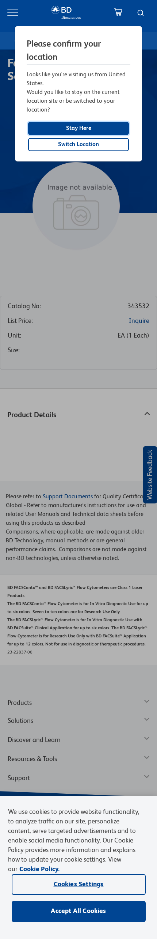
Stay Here (78, 128)
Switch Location (78, 145)
